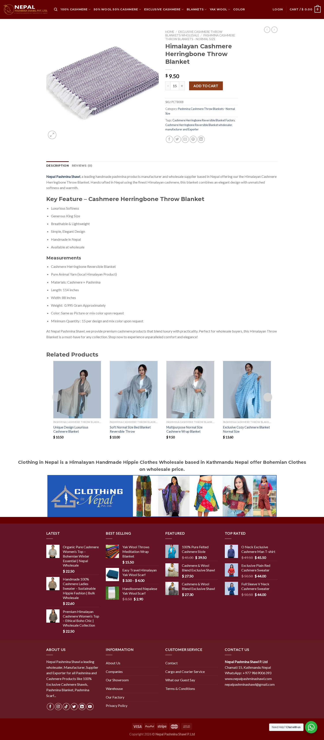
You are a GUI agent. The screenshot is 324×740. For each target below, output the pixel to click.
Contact (171, 663)
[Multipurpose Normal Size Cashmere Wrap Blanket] (190, 389)
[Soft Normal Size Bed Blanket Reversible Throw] (134, 389)
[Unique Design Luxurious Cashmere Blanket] (77, 389)
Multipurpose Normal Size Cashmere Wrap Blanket (184, 429)
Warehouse (114, 688)
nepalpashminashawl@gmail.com (250, 684)
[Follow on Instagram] (58, 706)
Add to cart (206, 86)
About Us (113, 663)
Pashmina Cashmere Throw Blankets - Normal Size (200, 37)
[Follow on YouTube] (90, 706)
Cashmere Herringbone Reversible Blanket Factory (203, 120)
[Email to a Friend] (185, 139)
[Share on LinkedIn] (201, 139)
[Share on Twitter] (177, 139)
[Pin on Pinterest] (193, 139)
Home (169, 32)
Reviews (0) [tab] (82, 165)
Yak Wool (218, 9)
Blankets (195, 9)
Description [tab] (57, 165)
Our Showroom (117, 680)
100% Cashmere (74, 9)
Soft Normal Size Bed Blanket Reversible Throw (130, 429)
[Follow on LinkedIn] (82, 706)
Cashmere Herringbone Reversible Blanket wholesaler (198, 125)
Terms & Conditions (180, 688)
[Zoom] (52, 135)
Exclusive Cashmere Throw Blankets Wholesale (193, 33)
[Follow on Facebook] (50, 706)
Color (239, 9)
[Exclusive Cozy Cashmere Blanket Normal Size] (247, 389)
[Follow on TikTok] (66, 706)
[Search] (55, 9)
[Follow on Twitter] (74, 706)
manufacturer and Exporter (182, 129)
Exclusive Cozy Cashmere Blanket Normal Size (246, 429)
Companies (114, 671)
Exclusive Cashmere (162, 9)
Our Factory (115, 697)
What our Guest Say (180, 680)
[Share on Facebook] (169, 139)
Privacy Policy (116, 705)
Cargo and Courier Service (185, 671)
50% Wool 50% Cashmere (116, 9)
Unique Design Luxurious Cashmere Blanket (70, 429)
